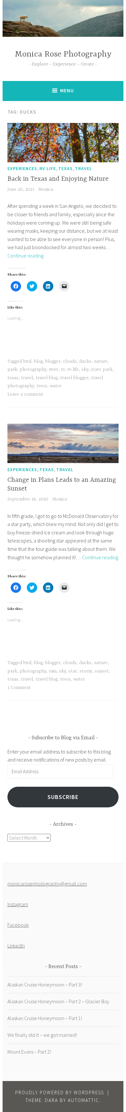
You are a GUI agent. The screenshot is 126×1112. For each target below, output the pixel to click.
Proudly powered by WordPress (59, 1092)
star (72, 671)
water (55, 386)
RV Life (47, 168)
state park (101, 369)
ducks (85, 361)
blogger (52, 361)
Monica (45, 189)
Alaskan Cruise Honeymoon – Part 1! (44, 1018)
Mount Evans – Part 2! (29, 1051)
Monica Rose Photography (63, 54)
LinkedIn (16, 945)
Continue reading (25, 255)
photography (33, 369)
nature (101, 361)
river (53, 369)
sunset (102, 671)
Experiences (22, 168)
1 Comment (19, 687)
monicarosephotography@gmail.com (47, 883)
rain (53, 671)
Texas (65, 168)
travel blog (47, 377)
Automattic (83, 1100)
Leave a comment (25, 394)
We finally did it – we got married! (42, 1035)
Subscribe (63, 797)
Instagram (17, 904)
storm (85, 671)
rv (63, 369)
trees (42, 386)
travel (27, 377)
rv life (73, 369)
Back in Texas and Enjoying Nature (58, 179)
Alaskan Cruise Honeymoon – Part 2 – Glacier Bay (58, 1001)
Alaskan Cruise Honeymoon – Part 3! (44, 984)
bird (27, 361)
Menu (67, 90)
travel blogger (74, 377)
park (12, 369)
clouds (70, 361)
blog (38, 361)
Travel (83, 168)
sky (84, 369)
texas (12, 377)
